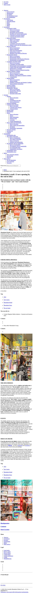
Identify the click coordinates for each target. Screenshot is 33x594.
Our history (9, 14)
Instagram (20, 445)
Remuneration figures (12, 54)
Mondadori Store (8, 305)
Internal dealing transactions (16, 84)
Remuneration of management (17, 60)
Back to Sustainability (15, 138)
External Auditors (11, 85)
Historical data (13, 118)
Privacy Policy (7, 553)
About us (6, 10)
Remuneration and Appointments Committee (20, 65)
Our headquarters (11, 17)
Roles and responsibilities (16, 50)
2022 (5, 297)
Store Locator (7, 4)
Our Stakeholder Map (15, 147)
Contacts (6, 3)
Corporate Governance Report (17, 35)
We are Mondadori (11, 160)
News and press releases (12, 154)
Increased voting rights (15, 93)
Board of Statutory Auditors (13, 71)
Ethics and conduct (11, 38)
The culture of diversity (12, 136)
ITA (5, 2)
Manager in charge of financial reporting (19, 70)
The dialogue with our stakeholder (15, 143)
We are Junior (7, 308)
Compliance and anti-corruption (17, 43)
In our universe (10, 161)
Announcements (14, 108)
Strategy (9, 96)
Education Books (11, 21)
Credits (5, 557)
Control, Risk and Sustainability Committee (20, 67)
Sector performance (14, 102)
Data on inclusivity (14, 140)
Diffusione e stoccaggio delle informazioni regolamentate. (14, 592)
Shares (8, 113)
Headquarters (5, 523)
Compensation (13, 77)
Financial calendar (11, 129)
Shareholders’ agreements (16, 128)
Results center (10, 110)
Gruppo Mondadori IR (15, 121)
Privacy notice (7, 551)
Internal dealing (10, 78)
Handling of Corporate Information (18, 34)
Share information (14, 117)
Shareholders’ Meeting (12, 88)
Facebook (27, 445)
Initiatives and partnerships (16, 142)
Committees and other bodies (14, 61)
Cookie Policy (7, 554)
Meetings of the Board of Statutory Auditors (20, 75)
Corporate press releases (12, 104)
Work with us (7, 158)
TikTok (10, 445)
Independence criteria (15, 52)
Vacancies (9, 163)
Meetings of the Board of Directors (18, 53)
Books (2, 577)
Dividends (12, 127)
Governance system (11, 28)
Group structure (10, 11)
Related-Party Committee (16, 68)
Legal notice (7, 550)
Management (10, 13)
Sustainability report (11, 150)
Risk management (11, 86)
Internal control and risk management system (20, 45)
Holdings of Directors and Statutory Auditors (21, 82)
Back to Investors (14, 97)
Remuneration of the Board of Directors (19, 59)
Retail (8, 23)
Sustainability (7, 133)
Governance (7, 27)
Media (8, 25)
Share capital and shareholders (14, 122)
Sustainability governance (16, 149)
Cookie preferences (8, 556)
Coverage (12, 120)
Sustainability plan (11, 135)
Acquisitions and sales (15, 100)
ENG (7, 2)
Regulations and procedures (16, 32)
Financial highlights (11, 103)
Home (5, 169)
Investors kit (10, 131)
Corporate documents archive (17, 36)
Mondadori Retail (8, 302)
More (2, 582)
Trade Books (10, 20)
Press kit (9, 157)
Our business (7, 18)
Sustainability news (11, 151)
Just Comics (7, 299)
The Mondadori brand (12, 16)
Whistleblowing (7, 558)
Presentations (10, 111)
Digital (8, 24)
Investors (6, 95)
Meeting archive (14, 92)
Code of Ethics (13, 42)
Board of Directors (11, 46)
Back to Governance (15, 29)
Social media (10, 156)
